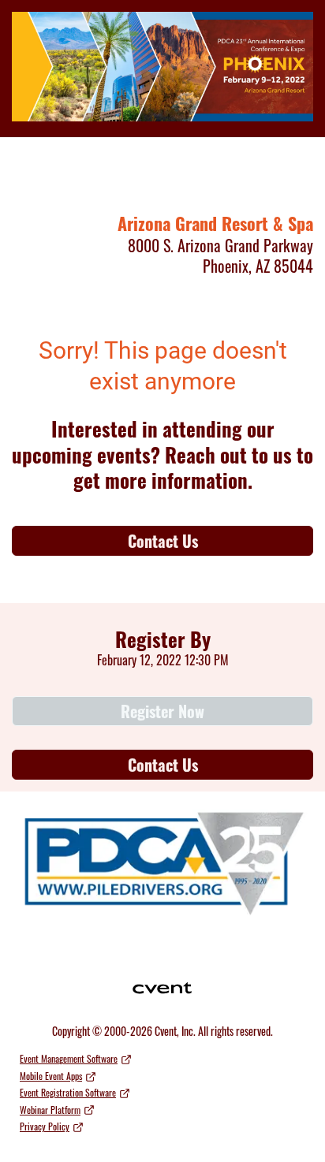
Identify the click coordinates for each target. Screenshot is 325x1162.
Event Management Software (69, 1058)
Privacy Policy (44, 1126)
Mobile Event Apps (51, 1075)
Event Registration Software (68, 1092)
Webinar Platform (50, 1109)
